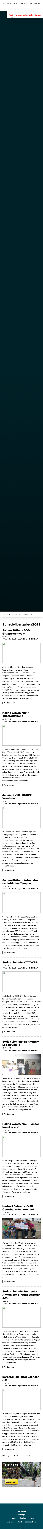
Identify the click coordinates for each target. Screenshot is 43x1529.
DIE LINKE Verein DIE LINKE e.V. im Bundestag (22, 3)
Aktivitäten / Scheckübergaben (25, 15)
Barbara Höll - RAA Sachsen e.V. (20, 1378)
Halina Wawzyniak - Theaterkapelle (15, 714)
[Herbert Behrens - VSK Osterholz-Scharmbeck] (21, 1228)
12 (22, 1455)
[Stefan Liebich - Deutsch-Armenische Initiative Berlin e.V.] (21, 1317)
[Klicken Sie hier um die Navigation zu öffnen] (39, 7)
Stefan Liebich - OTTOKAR (20, 962)
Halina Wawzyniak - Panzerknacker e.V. (21, 1125)
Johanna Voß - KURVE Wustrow (17, 796)
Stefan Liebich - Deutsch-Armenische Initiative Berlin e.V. (21, 1294)
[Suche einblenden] (32, 7)
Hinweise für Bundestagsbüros (21, 1518)
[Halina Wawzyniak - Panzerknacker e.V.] (21, 1146)
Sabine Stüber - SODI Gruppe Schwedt (16, 632)
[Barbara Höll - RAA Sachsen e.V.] (21, 1399)
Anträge (21, 1515)
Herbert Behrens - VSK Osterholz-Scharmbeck (18, 1208)
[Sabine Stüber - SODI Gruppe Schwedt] (21, 653)
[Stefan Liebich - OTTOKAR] (21, 981)
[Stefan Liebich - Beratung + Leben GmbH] (21, 1064)
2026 (21, 1525)
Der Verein (21, 1511)
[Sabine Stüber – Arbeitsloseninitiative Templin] (21, 902)
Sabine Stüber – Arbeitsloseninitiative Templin (20, 882)
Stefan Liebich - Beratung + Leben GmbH (20, 1043)
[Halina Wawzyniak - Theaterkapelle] (21, 735)
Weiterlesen (9, 703)
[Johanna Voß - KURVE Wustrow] (21, 817)
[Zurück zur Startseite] (2, 614)
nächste (26, 1455)
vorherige (6, 1455)
